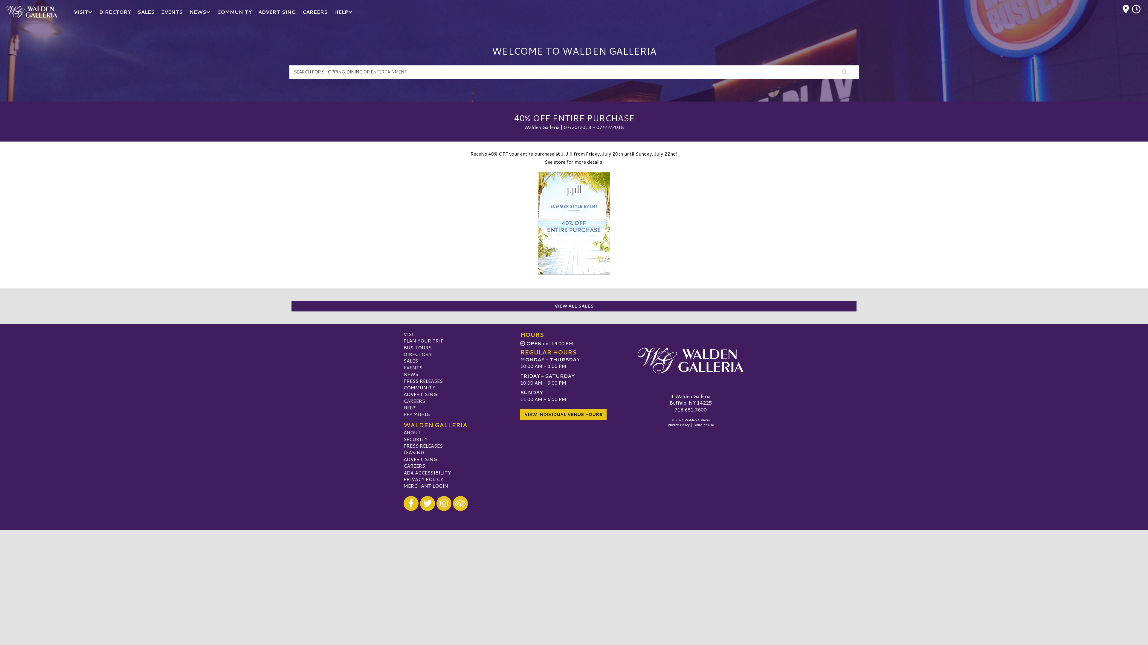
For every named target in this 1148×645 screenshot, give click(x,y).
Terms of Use (703, 425)
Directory (418, 354)
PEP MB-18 (417, 414)
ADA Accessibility (427, 472)
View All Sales (574, 306)
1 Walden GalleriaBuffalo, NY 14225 (691, 399)
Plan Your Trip (424, 340)
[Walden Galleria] (690, 361)
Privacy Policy (423, 479)
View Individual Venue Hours (563, 414)
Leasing (414, 452)
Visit (410, 334)
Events (413, 367)
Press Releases (423, 380)
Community (419, 387)
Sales (411, 360)
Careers (414, 400)
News (411, 374)
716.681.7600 (690, 409)
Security (416, 439)
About (412, 432)
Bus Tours (418, 347)
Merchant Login (426, 485)
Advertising (420, 394)
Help (409, 407)
